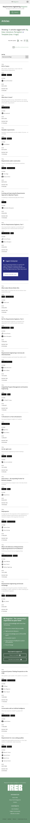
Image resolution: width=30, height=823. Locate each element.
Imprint (9, 819)
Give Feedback (15, 809)
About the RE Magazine (15, 800)
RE (15, 2)
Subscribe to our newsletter (14, 659)
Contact (15, 802)
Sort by (3, 54)
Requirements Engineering (15, 7)
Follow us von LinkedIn (14, 655)
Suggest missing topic (11, 274)
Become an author (15, 813)
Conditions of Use (22, 819)
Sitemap (4, 819)
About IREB (15, 797)
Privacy (14, 819)
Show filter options (12, 40)
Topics (16, 12)
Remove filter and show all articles (21, 47)
